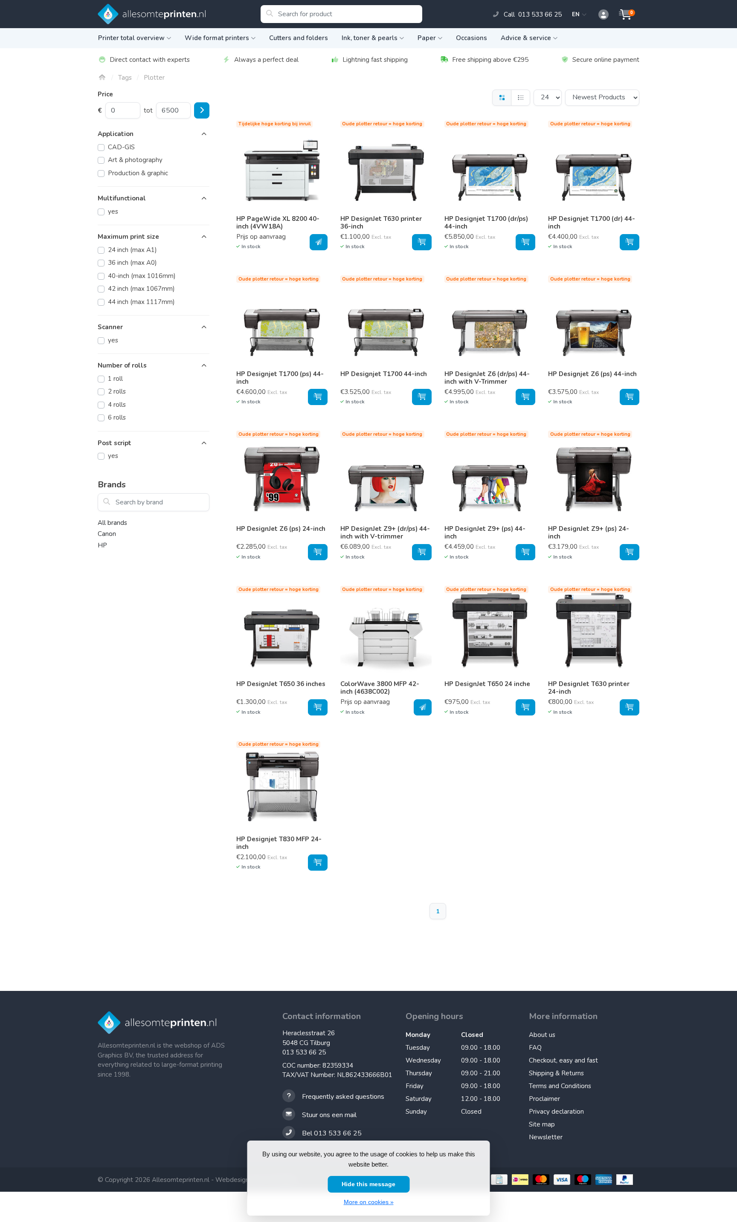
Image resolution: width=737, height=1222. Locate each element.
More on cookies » (369, 1202)
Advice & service (526, 38)
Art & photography (135, 160)
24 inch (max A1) (132, 250)
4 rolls (117, 404)
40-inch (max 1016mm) (142, 276)
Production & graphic (138, 173)
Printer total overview (131, 38)
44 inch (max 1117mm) (141, 302)
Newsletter (546, 1137)
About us (542, 1035)
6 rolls (117, 417)
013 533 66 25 (304, 1052)
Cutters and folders (298, 38)
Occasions (471, 38)
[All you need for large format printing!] (179, 14)
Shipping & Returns (556, 1073)
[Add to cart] (319, 242)
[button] (598, 14)
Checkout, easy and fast (563, 1060)
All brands (112, 522)
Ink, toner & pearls (370, 38)
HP (102, 545)
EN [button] (577, 14)
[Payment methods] (498, 1179)
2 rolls (117, 391)
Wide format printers (217, 38)
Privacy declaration (556, 1111)
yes (113, 211)
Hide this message (368, 1184)
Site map (542, 1124)
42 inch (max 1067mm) (141, 288)
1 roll (115, 378)
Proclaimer (544, 1099)
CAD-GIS (121, 147)
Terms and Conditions (560, 1086)
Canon (107, 534)
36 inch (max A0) (132, 262)
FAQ (535, 1047)
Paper (427, 38)
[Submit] (201, 110)
